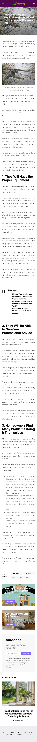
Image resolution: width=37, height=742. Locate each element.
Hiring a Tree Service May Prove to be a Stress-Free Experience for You (22, 296)
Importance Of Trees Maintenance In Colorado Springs (22, 310)
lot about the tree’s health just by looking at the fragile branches (20, 490)
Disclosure (9, 734)
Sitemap (19, 734)
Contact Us (30, 734)
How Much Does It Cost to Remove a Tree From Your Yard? (22, 303)
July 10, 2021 (15, 27)
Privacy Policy (15, 732)
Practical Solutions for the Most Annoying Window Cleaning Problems (18, 714)
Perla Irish (6, 27)
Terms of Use (28, 732)
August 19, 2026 (18, 720)
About (4, 732)
